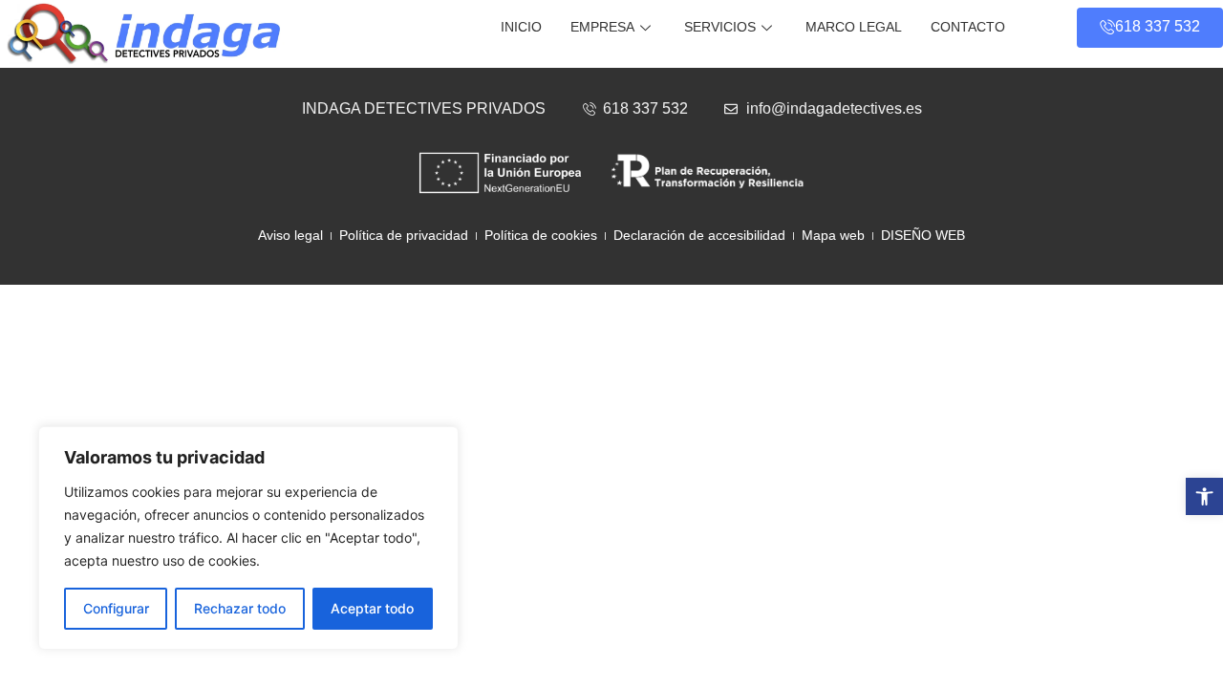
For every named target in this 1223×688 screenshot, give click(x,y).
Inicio (521, 26)
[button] (1204, 496)
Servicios (720, 26)
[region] (248, 538)
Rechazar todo (240, 608)
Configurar (116, 608)
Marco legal (853, 26)
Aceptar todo (372, 608)
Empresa (602, 26)
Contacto (968, 26)
